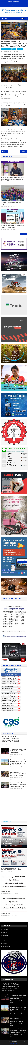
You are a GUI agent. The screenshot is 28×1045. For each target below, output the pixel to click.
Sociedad (20, 48)
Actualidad (5, 929)
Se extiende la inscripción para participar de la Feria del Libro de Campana (12, 226)
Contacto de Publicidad (11, 3)
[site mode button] (22, 18)
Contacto (20, 3)
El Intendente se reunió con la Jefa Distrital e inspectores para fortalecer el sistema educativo (5, 151)
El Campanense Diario (14, 10)
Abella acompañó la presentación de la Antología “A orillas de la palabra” (18, 773)
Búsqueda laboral (5, 891)
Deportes (5, 932)
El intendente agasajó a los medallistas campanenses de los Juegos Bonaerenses (11, 203)
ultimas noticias (6, 946)
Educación (5, 935)
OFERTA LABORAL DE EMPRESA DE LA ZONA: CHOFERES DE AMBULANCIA (14, 841)
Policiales (5, 938)
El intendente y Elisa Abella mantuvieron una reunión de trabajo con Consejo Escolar (18, 784)
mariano (17, 51)
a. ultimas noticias (6, 48)
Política (14, 48)
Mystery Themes (13, 1043)
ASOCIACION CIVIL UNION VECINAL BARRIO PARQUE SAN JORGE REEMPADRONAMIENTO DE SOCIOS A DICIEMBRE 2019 (10, 739)
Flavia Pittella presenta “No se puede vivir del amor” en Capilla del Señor (18, 751)
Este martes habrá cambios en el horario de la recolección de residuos (24, 151)
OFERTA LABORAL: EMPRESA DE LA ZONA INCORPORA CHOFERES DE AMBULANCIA (11, 869)
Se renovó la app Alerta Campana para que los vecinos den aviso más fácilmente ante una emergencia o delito (12, 179)
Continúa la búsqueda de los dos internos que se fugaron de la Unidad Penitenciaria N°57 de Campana (18, 762)
